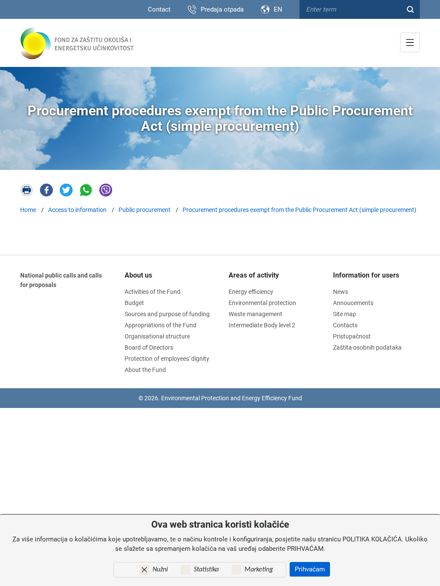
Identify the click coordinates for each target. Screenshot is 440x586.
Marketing (258, 569)
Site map (344, 314)
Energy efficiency (251, 291)
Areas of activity (254, 275)
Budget (134, 302)
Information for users (366, 275)
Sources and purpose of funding (167, 314)
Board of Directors (149, 347)
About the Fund (145, 369)
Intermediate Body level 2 (262, 325)
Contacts (345, 325)
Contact (159, 9)
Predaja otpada (222, 9)
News (340, 291)
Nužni (160, 569)
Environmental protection (262, 302)
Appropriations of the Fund (160, 325)
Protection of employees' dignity (167, 358)
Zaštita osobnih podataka (367, 347)
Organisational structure (157, 336)
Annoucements (353, 302)
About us (138, 275)
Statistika (206, 569)
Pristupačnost (352, 336)
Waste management (255, 314)
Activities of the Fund (152, 291)
